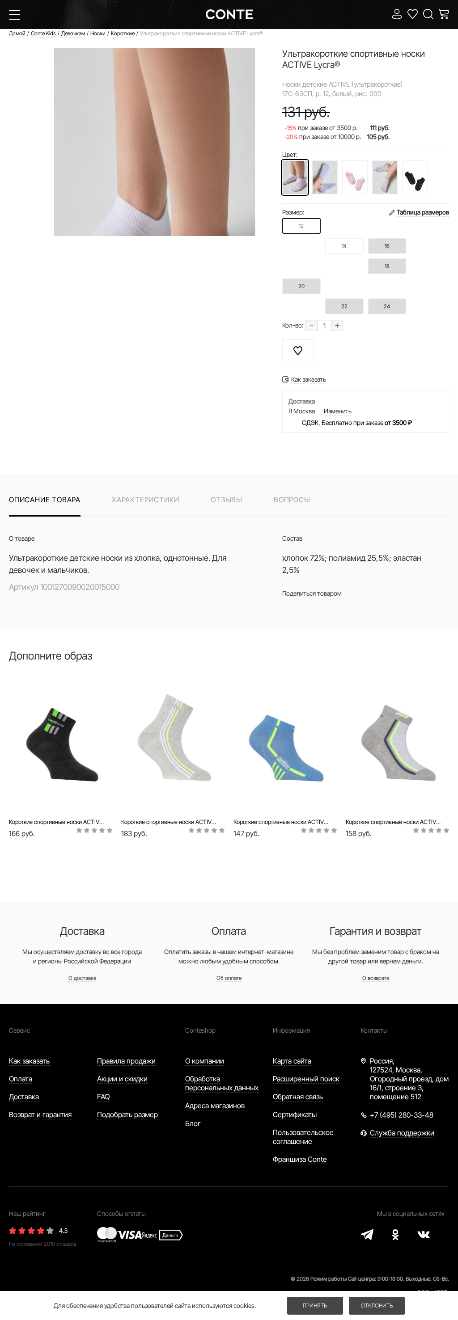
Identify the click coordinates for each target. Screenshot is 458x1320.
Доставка (24, 1096)
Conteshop (200, 1030)
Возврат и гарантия (40, 1114)
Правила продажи (126, 1060)
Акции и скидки (122, 1078)
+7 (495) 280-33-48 (401, 1114)
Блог (193, 1123)
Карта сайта (292, 1060)
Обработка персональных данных (222, 1083)
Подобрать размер (127, 1114)
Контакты (374, 1030)
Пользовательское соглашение (303, 1137)
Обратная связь (298, 1096)
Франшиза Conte (300, 1159)
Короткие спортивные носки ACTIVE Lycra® (57, 821)
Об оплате (229, 978)
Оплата (20, 1078)
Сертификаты (295, 1114)
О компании (204, 1060)
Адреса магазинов (215, 1105)
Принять (315, 1305)
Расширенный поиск (306, 1078)
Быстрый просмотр (60, 785)
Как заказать (29, 1060)
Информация (291, 1030)
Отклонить (377, 1305)
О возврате (375, 978)
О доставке (82, 978)
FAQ (103, 1096)
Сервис (19, 1030)
